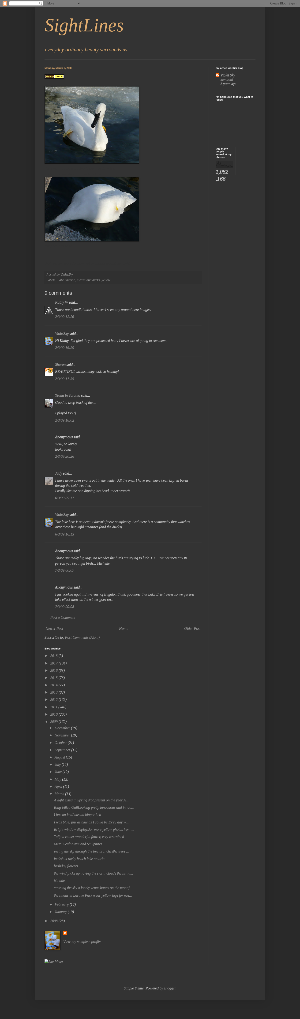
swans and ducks (88, 280)
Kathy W (61, 302)
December (63, 728)
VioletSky (62, 334)
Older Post (192, 628)
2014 (54, 685)
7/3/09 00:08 (64, 607)
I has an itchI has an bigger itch (77, 815)
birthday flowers (66, 866)
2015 (54, 678)
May (58, 779)
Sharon (60, 364)
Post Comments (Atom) (82, 637)
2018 (54, 656)
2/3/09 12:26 (64, 317)
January (61, 912)
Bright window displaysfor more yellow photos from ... (94, 829)
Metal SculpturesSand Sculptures (78, 844)
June (59, 772)
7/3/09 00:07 (64, 570)
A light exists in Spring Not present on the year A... (91, 800)
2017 (54, 663)
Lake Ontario (66, 280)
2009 (54, 722)
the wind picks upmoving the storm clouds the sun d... (93, 873)
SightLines (84, 25)
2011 (54, 707)
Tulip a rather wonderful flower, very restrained (89, 837)
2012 (54, 700)
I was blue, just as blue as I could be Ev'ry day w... (91, 822)
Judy (58, 473)
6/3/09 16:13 (64, 534)
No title (59, 881)
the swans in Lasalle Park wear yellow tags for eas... (93, 895)
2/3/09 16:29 (64, 348)
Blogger (170, 988)
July (58, 764)
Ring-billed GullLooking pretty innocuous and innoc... (94, 807)
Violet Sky (228, 75)
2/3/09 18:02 (64, 420)
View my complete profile (82, 942)
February (62, 904)
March (60, 794)
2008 (54, 921)
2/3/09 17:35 (64, 379)
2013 (54, 692)
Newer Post (54, 628)
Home (123, 628)
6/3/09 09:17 (64, 498)
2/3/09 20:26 (64, 456)
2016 (54, 670)
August (60, 757)
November (63, 735)
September (63, 750)
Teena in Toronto (67, 395)
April (59, 787)
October (61, 743)
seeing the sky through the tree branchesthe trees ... (91, 851)
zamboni (227, 79)
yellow (106, 280)
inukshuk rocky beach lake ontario (79, 859)
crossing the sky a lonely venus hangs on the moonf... (93, 888)
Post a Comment (62, 617)
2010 (54, 714)
